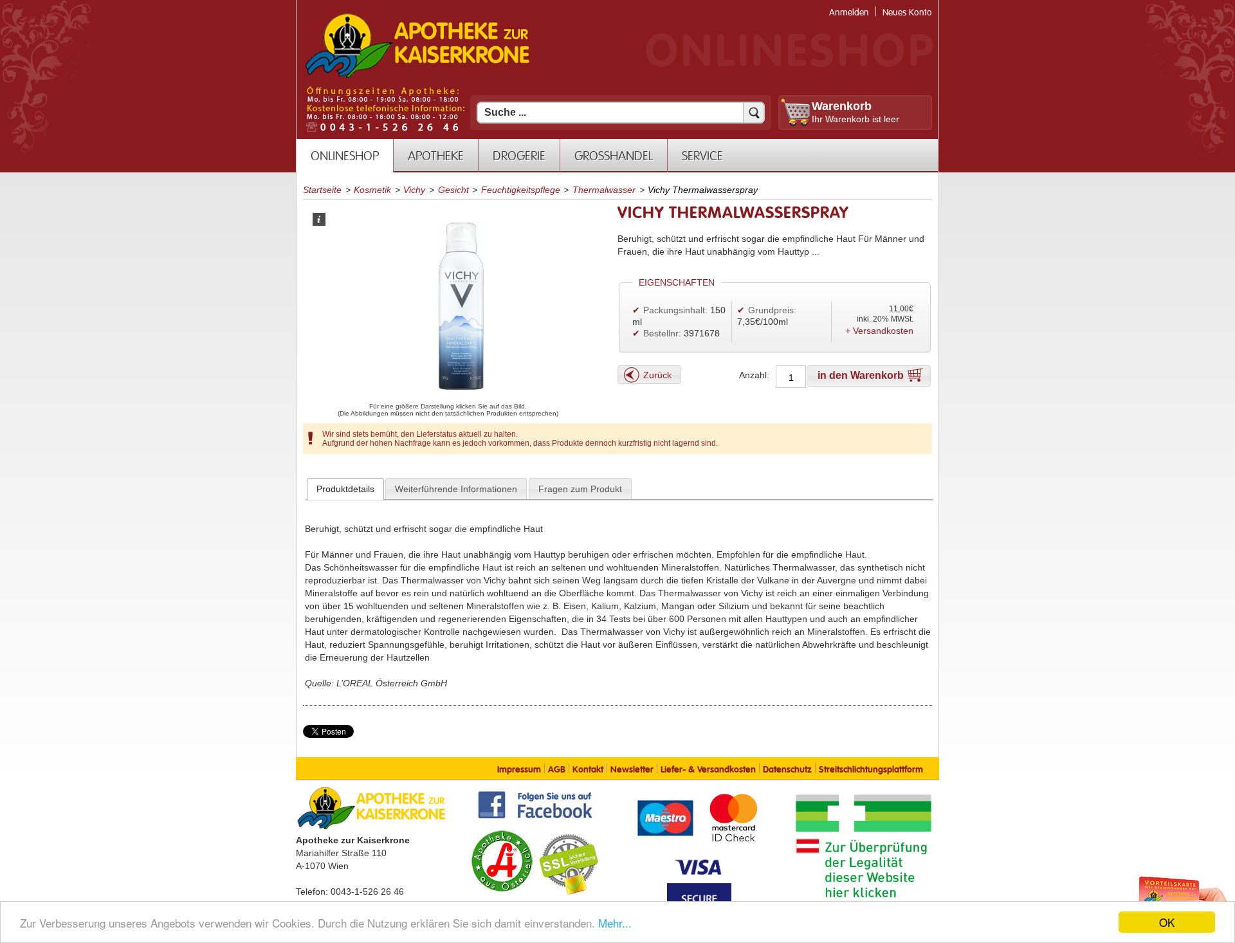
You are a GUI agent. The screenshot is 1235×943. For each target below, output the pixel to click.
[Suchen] (754, 113)
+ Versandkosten (879, 330)
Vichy (414, 190)
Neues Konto (907, 12)
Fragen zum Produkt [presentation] (580, 489)
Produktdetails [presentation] (345, 489)
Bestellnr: (662, 333)
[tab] (345, 489)
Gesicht (453, 190)
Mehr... (615, 923)
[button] (649, 374)
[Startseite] (417, 76)
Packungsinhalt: (675, 310)
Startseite (322, 190)
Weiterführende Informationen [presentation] (456, 489)
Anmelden (849, 12)
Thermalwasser (604, 190)
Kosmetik (372, 190)
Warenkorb (842, 106)
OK (1167, 922)
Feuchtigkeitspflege (520, 190)
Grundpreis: (772, 310)
